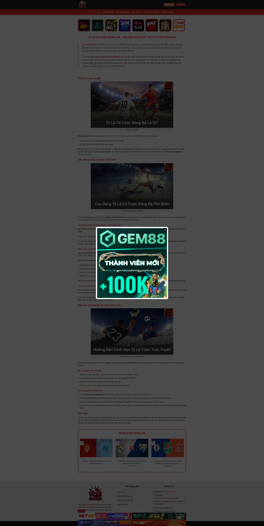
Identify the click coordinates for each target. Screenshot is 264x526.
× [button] (165, 229)
